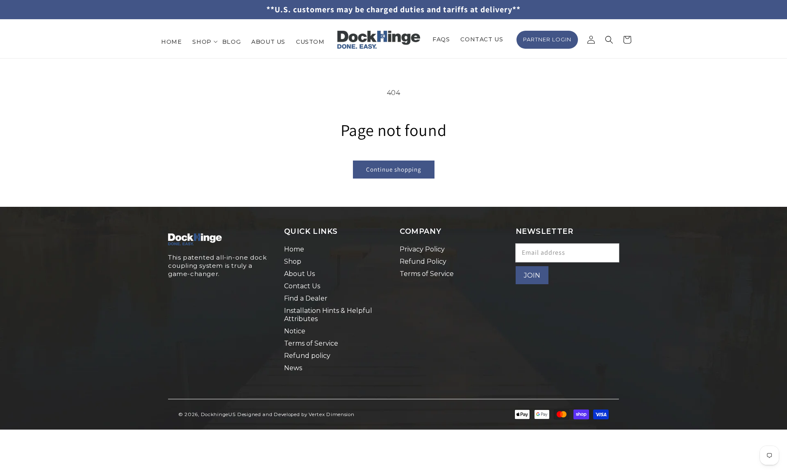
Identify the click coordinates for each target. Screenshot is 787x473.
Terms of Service (311, 343)
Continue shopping (393, 169)
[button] (201, 42)
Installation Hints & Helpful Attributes (328, 315)
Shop (292, 261)
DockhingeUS (218, 414)
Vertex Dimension (331, 414)
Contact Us (302, 286)
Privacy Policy (422, 249)
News (293, 368)
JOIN (532, 275)
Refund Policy (423, 261)
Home (294, 249)
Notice (294, 331)
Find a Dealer (306, 298)
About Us (299, 274)
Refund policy (307, 356)
